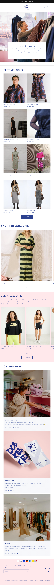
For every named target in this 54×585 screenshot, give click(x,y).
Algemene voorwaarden (39, 580)
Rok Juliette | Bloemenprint (33, 104)
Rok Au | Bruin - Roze (31, 175)
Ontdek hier (27, 39)
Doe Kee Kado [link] (8, 490)
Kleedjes (3, 283)
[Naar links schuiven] (23, 287)
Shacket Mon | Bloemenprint (9, 104)
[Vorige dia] (22, 63)
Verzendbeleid (47, 580)
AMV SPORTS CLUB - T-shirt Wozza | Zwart (9, 346)
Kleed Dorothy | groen (8, 175)
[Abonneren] (27, 571)
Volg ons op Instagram (11, 553)
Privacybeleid (30, 580)
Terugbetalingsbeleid (23, 580)
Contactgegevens (28, 581)
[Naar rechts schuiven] (30, 287)
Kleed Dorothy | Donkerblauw (33, 139)
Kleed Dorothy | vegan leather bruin (11, 139)
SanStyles (8, 580)
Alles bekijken (27, 216)
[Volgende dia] (28, 63)
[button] (2, 7)
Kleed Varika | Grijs (31, 210)
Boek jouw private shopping (12, 427)
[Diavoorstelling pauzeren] (31, 63)
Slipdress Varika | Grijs (8, 210)
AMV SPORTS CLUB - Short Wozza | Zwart (34, 346)
